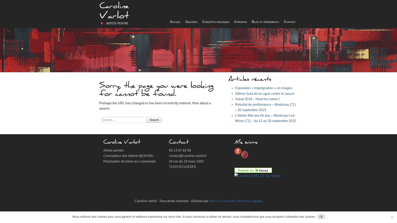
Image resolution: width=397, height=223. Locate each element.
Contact (290, 22)
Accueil (175, 22)
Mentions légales (250, 201)
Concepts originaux (215, 22)
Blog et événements (265, 22)
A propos (240, 22)
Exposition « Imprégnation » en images (263, 88)
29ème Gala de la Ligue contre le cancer (264, 93)
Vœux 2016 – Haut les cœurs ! (257, 99)
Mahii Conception (222, 201)
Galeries (191, 22)
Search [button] (154, 119)
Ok (321, 216)
